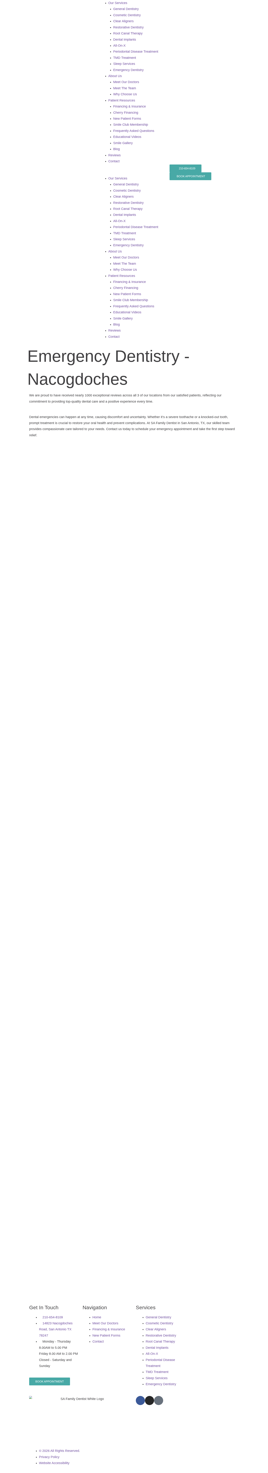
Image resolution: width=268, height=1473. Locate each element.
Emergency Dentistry (128, 70)
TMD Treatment (124, 58)
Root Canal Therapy (128, 33)
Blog (116, 149)
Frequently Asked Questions (133, 131)
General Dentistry (126, 9)
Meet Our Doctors (126, 82)
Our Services (117, 3)
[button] (134, 172)
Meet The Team (124, 88)
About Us (115, 76)
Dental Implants (124, 39)
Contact (114, 161)
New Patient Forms (127, 118)
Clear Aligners (123, 21)
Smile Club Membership (130, 124)
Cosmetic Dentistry (127, 15)
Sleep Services (124, 64)
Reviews (114, 155)
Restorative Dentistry (128, 27)
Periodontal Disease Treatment (135, 51)
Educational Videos (127, 137)
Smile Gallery (123, 143)
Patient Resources (121, 100)
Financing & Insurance (129, 106)
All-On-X (119, 45)
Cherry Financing (125, 112)
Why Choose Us (125, 94)
